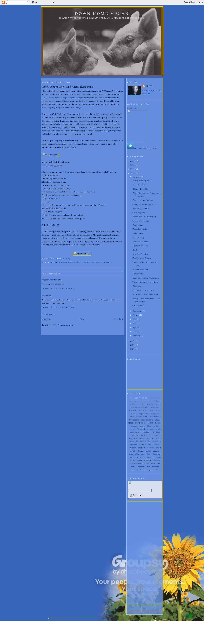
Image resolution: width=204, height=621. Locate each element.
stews (157, 420)
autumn (133, 404)
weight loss (139, 454)
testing (150, 423)
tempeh (150, 438)
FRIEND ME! (132, 108)
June (135, 319)
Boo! (134, 249)
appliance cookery (136, 463)
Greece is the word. (140, 220)
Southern (141, 448)
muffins (132, 460)
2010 (132, 340)
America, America (140, 253)
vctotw (157, 470)
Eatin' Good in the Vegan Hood (145, 277)
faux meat (154, 398)
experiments (134, 470)
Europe (158, 423)
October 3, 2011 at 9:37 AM (58, 307)
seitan (143, 435)
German (156, 445)
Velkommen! (137, 233)
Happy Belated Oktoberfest (144, 216)
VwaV (148, 466)
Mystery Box (142, 429)
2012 (132, 169)
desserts (145, 401)
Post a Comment (49, 314)
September (137, 310)
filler (149, 426)
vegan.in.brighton (49, 279)
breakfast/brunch (139, 407)
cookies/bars (147, 420)
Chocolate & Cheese (141, 184)
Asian (131, 416)
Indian (142, 438)
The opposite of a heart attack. (145, 281)
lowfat (155, 426)
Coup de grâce (138, 212)
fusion (153, 463)
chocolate (145, 432)
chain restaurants (73, 262)
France (139, 460)
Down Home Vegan (102, 13)
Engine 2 (133, 438)
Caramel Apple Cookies (142, 200)
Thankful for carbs (140, 245)
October (136, 176)
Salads (142, 410)
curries (148, 451)
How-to (131, 457)
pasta (134, 413)
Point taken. (137, 224)
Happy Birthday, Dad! (141, 180)
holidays (156, 401)
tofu (150, 435)
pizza (130, 423)
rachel (44, 295)
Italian (132, 429)
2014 (132, 160)
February (136, 335)
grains (159, 457)
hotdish (133, 410)
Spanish (150, 448)
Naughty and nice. (140, 241)
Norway (133, 466)
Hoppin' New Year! (140, 269)
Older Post (118, 319)
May (135, 323)
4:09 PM (66, 258)
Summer (157, 460)
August (136, 315)
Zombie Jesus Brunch (141, 258)
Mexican (132, 448)
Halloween (157, 454)
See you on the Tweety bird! (145, 147)
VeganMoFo (106, 262)
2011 (132, 173)
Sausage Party (138, 237)
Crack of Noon (145, 445)
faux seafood (91, 262)
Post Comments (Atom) (63, 325)
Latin (158, 463)
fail (144, 457)
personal (133, 401)
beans (142, 426)
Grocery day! (138, 305)
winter (158, 438)
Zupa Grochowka (139, 229)
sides (131, 454)
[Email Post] (71, 258)
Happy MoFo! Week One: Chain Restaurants (67, 86)
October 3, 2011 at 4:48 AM (58, 288)
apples (134, 426)
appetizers (56, 262)
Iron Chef (154, 407)
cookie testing (155, 466)
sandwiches (155, 416)
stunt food (140, 423)
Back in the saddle (140, 188)
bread (131, 442)
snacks (155, 442)
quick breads (145, 442)
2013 (132, 165)
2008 (132, 349)
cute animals (146, 404)
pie (137, 442)
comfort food (154, 410)
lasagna (156, 451)
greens (151, 470)
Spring (138, 457)
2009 (132, 344)
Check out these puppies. (143, 290)
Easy (156, 435)
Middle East (148, 460)
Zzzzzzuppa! (137, 273)
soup (157, 404)
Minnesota (134, 420)
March (135, 331)
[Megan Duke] (136, 141)
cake (152, 429)
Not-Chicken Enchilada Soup (145, 294)
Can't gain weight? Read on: (144, 204)
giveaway (150, 457)
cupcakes (156, 432)
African (148, 454)
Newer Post (46, 319)
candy (147, 463)
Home (82, 319)
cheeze (140, 451)
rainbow (135, 435)
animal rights (142, 416)
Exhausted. (137, 286)
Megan (149, 86)
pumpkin (155, 413)
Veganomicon (140, 466)
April (135, 327)
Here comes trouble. (140, 208)
